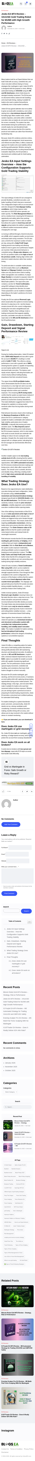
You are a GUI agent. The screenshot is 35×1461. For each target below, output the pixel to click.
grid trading (7, 1210)
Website (3, 861)
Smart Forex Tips (8, 1241)
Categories (7, 1088)
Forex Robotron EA (20, 1199)
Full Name (4, 847)
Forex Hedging (8, 1199)
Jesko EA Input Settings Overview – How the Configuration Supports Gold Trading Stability (17, 933)
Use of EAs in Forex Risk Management (14, 1256)
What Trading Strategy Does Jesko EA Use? (17, 952)
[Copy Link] (9, 34)
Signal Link (5, 350)
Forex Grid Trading (21, 1195)
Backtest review (8, 1172)
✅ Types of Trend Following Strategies (14, 1264)
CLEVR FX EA (8, 1188)
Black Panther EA (8, 1180)
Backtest (6, 1169)
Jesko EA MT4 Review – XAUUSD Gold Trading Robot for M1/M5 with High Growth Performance (16, 1001)
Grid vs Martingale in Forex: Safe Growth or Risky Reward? (15, 770)
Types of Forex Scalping (10, 1249)
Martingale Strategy (9, 1230)
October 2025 (10, 1070)
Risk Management (9, 1233)
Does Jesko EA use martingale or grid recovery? (19, 963)
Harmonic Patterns (9, 1214)
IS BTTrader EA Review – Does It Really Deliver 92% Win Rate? (15, 1415)
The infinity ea (19, 1241)
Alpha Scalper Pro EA (20, 1165)
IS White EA (7, 1226)
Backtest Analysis (16, 1169)
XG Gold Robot (23, 1260)
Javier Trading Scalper (19, 1226)
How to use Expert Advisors (21, 1222)
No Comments (7, 819)
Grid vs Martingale (17, 1210)
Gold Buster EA (19, 1203)
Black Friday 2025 (19, 1172)
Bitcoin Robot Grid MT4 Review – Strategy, (22, 1122)
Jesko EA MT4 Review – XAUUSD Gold (22, 1133)
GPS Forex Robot (18, 1207)
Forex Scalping (8, 1203)
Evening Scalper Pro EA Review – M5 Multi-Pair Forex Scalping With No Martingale (17, 1021)
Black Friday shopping (24, 1176)
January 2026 (10, 1063)
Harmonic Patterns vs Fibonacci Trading (14, 1218)
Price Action (20, 1230)
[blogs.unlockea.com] (7, 4)
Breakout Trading (8, 1184)
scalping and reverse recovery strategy (14, 1237)
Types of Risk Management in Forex (13, 1252)
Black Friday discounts (10, 1176)
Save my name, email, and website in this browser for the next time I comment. (17, 887)
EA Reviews (11, 43)
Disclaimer (4, 1452)
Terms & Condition (16, 1449)
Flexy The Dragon (8, 1195)
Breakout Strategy (20, 1180)
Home (3, 43)
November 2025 (11, 1067)
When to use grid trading (10, 1260)
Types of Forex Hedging (21, 1245)
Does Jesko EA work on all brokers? (21, 971)
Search (6, 907)
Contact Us (5, 1449)
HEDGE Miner (7, 1222)
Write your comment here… (10, 866)
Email (3, 854)
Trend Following (8, 1245)
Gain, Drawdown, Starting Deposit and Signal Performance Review (16, 944)
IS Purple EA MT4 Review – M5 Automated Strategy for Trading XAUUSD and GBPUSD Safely (15, 1011)
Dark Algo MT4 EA (19, 1188)
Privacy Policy (28, 1449)
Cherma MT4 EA (20, 1184)
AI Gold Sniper (8, 1165)
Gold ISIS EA (7, 1207)
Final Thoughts (12, 957)
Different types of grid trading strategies (14, 1191)
